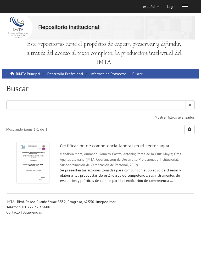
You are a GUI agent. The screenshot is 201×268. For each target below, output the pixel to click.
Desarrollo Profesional (65, 73)
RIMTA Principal (28, 73)
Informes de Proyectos (108, 73)
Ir (190, 105)
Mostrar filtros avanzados (175, 117)
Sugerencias (32, 212)
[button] (151, 6)
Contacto (13, 212)
